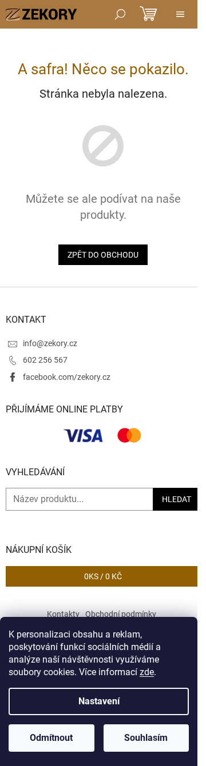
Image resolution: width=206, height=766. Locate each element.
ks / (103, 576)
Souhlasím (146, 737)
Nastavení (99, 701)
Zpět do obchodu (103, 254)
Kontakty (63, 614)
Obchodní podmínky (120, 614)
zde (147, 672)
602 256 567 (45, 359)
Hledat (176, 499)
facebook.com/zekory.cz (66, 377)
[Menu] (180, 14)
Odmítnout (51, 737)
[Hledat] (120, 14)
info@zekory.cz (50, 343)
